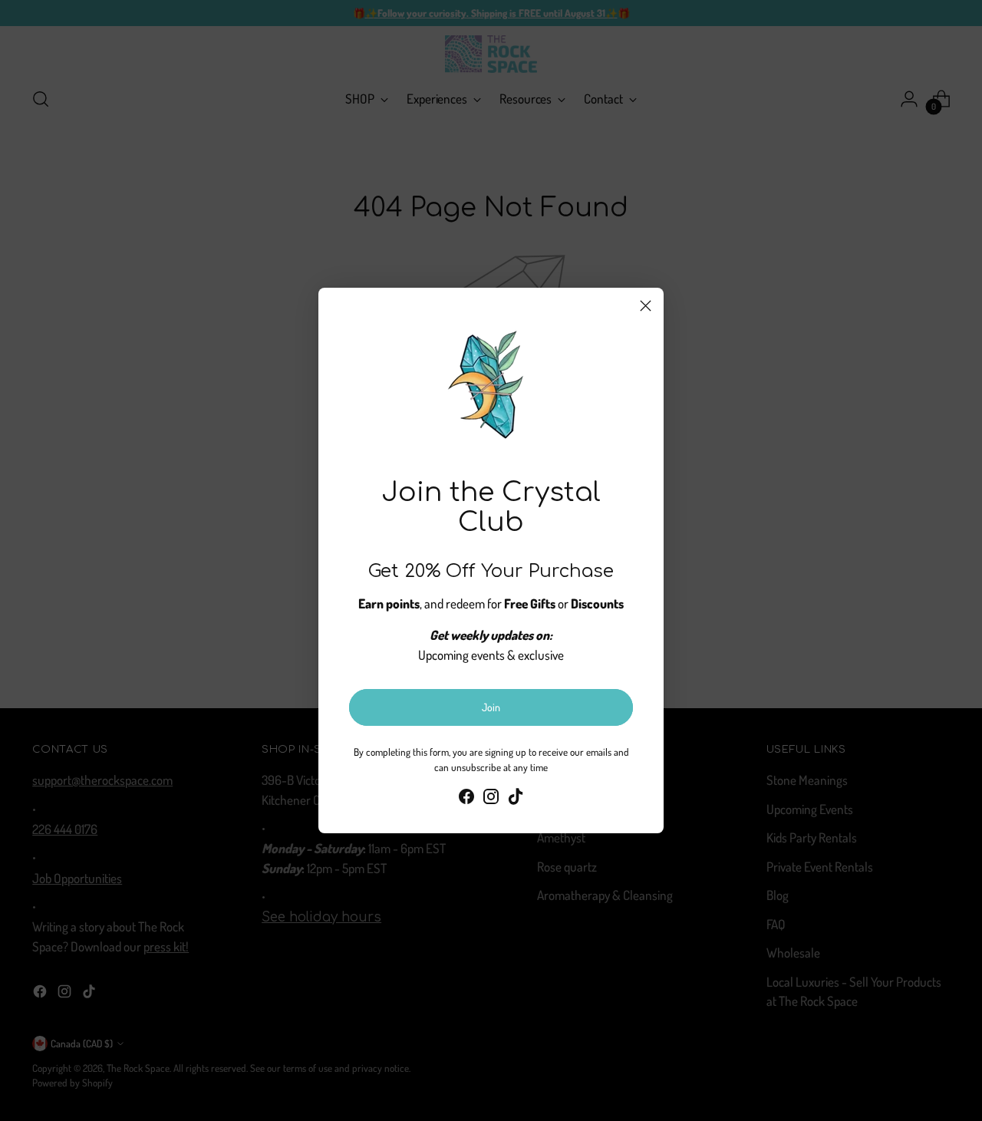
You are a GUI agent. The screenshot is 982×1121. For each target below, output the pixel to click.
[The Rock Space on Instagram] (491, 799)
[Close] (645, 306)
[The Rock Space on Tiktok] (515, 799)
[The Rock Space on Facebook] (466, 799)
